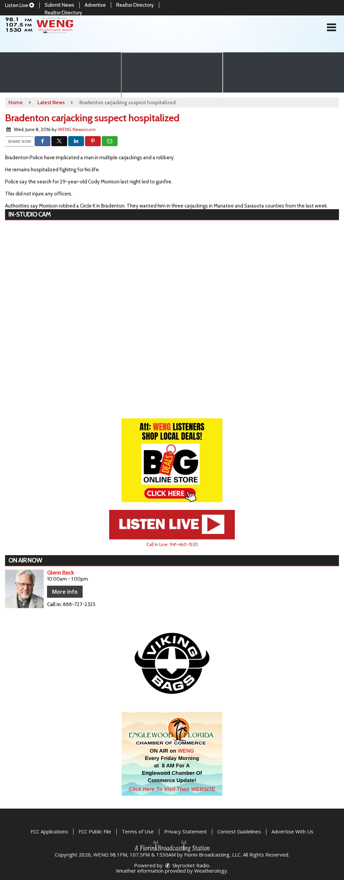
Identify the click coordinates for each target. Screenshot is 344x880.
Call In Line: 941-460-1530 (172, 544)
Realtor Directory (135, 5)
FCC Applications (49, 831)
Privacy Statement (185, 831)
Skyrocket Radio (190, 865)
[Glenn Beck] (24, 589)
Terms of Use (138, 831)
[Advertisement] (172, 460)
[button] (331, 27)
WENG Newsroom (77, 129)
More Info (65, 591)
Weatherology (210, 870)
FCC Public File (95, 831)
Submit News (59, 5)
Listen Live (17, 5)
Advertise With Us (292, 831)
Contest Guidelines (239, 831)
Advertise (95, 5)
